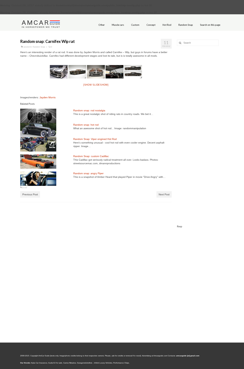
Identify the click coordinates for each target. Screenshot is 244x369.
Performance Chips (121, 363)
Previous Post (30, 194)
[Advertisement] (200, 105)
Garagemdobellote (85, 363)
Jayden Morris (47, 97)
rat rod (24, 188)
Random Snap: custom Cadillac (91, 156)
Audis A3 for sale (55, 363)
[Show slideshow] (96, 84)
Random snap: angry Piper (88, 173)
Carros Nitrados (69, 363)
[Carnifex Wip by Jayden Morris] (59, 71)
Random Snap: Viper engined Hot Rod (95, 139)
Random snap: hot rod (86, 124)
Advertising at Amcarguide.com (154, 356)
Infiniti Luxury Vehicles (103, 363)
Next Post (164, 194)
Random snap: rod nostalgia (89, 110)
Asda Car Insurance (39, 363)
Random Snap (39, 47)
